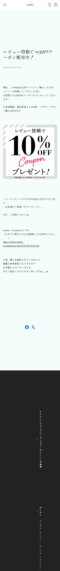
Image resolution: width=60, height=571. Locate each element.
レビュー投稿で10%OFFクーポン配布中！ (28, 54)
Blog (40, 549)
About (40, 537)
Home (41, 524)
